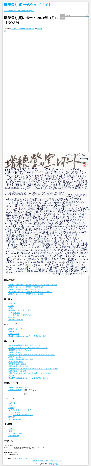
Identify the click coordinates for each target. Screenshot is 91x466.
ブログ (11, 306)
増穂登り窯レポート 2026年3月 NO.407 (24, 289)
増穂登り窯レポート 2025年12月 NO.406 (25, 294)
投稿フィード (13, 431)
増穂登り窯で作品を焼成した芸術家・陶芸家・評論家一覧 (31, 355)
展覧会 (11, 308)
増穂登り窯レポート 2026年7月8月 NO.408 (25, 287)
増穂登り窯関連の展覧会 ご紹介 (21, 359)
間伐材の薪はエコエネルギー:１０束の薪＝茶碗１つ (29, 336)
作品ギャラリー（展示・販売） (20, 310)
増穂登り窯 (53, 464)
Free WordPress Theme (40, 461)
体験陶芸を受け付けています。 (20, 350)
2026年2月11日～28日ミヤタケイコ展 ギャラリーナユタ (30, 292)
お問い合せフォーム (26, 458)
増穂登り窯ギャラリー (17, 329)
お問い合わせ (13, 334)
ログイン (12, 429)
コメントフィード (15, 433)
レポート (12, 303)
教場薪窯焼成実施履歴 (17, 364)
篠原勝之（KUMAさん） (23, 315)
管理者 (39, 29)
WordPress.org (13, 436)
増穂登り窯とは (14, 357)
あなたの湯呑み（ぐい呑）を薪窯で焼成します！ (27, 348)
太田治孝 (16, 313)
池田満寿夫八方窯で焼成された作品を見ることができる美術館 (33, 369)
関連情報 (12, 317)
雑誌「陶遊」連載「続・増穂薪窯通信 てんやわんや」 (29, 373)
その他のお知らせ (15, 320)
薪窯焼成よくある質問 (17, 371)
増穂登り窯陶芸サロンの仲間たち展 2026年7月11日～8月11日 (32, 285)
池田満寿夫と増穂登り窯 (19, 366)
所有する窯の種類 (15, 362)
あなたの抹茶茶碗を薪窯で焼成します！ (24, 345)
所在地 (11, 331)
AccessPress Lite (55, 461)
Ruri (26, 387)
